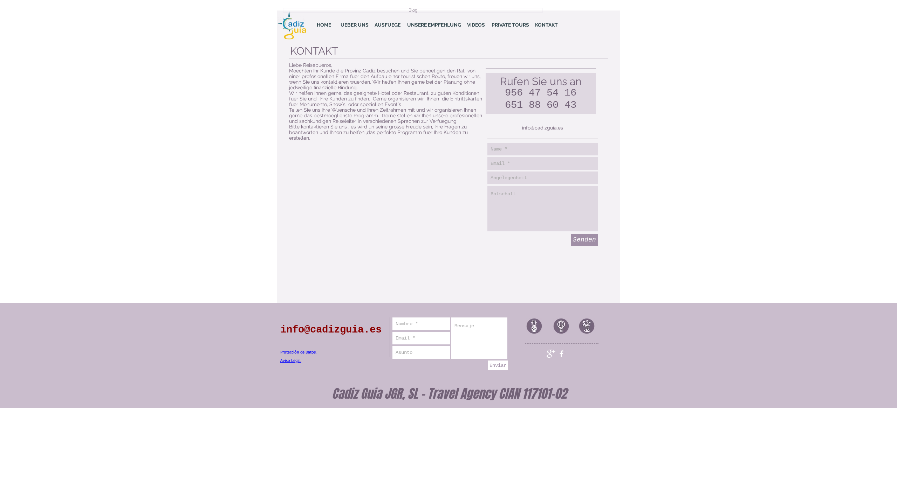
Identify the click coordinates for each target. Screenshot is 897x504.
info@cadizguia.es (542, 128)
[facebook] (561, 353)
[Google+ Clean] (551, 353)
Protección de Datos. (298, 352)
